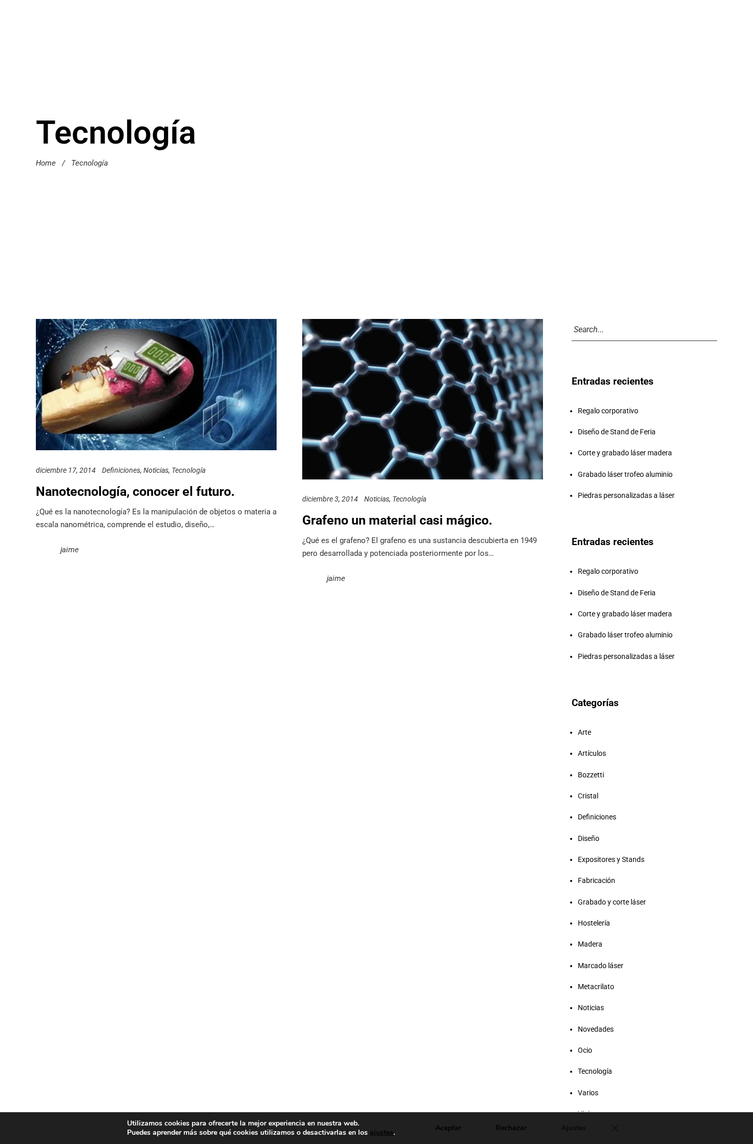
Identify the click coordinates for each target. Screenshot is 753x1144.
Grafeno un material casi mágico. (397, 520)
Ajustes (573, 1128)
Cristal (588, 796)
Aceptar (448, 1128)
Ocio (585, 1050)
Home (46, 163)
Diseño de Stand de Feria (617, 432)
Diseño (588, 838)
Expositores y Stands (611, 859)
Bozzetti (591, 775)
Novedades (596, 1029)
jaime (69, 549)
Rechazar (511, 1128)
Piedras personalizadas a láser (626, 495)
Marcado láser (600, 965)
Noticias (156, 470)
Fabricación (596, 880)
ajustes (381, 1132)
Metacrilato (596, 986)
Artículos (592, 753)
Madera (590, 944)
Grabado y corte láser (612, 902)
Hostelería (594, 923)
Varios (588, 1093)
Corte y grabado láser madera (625, 453)
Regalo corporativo (608, 411)
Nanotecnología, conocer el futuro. (135, 491)
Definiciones (121, 470)
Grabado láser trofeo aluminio (625, 474)
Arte (584, 732)
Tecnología (188, 470)
